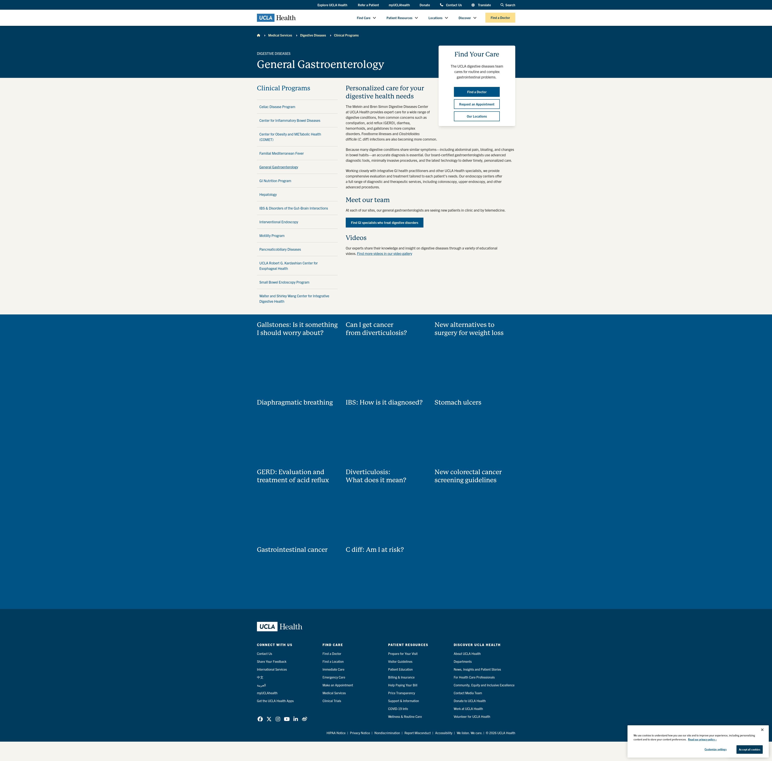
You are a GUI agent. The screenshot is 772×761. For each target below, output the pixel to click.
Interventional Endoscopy (278, 221)
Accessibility (443, 733)
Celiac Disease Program (277, 106)
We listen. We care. (470, 733)
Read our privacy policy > (702, 739)
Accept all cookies (749, 749)
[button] (332, 5)
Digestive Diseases (313, 35)
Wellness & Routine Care (405, 716)
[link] (260, 719)
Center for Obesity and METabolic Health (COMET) (290, 137)
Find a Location (333, 661)
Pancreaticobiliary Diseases (280, 249)
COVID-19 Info (398, 709)
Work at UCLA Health (468, 709)
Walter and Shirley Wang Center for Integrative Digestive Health (294, 298)
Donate (425, 5)
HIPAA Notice (336, 733)
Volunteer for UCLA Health (472, 716)
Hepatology (268, 194)
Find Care (363, 18)
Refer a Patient (368, 5)
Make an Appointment (338, 685)
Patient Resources (399, 18)
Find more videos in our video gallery (384, 253)
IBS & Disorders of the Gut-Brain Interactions (293, 208)
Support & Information (403, 701)
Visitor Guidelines (400, 661)
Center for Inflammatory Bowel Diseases (289, 120)
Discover (465, 18)
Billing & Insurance (401, 677)
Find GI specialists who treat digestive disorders (384, 222)
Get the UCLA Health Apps (275, 701)
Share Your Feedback (271, 661)
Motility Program (272, 235)
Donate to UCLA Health (470, 701)
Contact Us (454, 5)
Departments (463, 661)
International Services (272, 669)
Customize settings (715, 749)
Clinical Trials (332, 701)
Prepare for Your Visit (403, 653)
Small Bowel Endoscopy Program (284, 282)
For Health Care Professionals (474, 677)
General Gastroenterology (278, 167)
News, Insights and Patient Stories (477, 669)
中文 (260, 677)
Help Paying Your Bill (402, 685)
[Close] (762, 729)
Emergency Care (334, 677)
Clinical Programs (346, 35)
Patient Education (400, 669)
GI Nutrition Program (275, 180)
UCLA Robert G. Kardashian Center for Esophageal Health (288, 266)
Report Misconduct (417, 733)
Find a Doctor (500, 18)
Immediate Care (333, 669)
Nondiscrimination (387, 733)
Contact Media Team (468, 693)
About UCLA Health (467, 653)
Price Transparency (401, 693)
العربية (261, 685)
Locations (435, 18)
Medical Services (280, 35)
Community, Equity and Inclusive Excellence (484, 685)
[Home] (258, 35)
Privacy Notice (360, 733)
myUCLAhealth (399, 5)
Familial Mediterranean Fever (281, 153)
